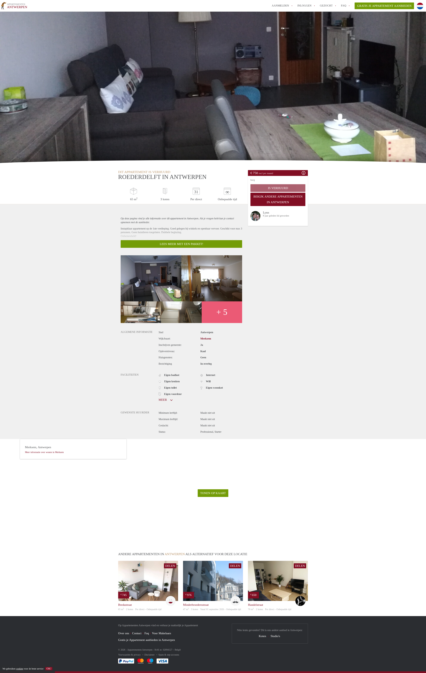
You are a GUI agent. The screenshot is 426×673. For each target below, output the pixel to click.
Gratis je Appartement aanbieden (384, 5)
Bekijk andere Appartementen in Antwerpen (278, 199)
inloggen (304, 5)
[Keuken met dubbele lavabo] (181, 312)
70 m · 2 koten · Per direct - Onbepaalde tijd (269, 609)
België (178, 650)
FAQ (343, 5)
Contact (136, 633)
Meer (163, 399)
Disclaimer (149, 655)
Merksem (205, 338)
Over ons (123, 633)
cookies (19, 669)
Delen (170, 565)
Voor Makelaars (161, 633)
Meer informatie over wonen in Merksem (44, 452)
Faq (146, 633)
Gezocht (326, 5)
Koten (262, 636)
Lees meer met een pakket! (181, 244)
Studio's (275, 636)
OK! (48, 668)
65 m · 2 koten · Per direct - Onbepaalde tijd (139, 609)
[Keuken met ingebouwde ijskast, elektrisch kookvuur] (141, 312)
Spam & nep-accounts (168, 655)
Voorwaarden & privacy (129, 655)
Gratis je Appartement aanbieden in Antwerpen (146, 640)
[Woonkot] (151, 278)
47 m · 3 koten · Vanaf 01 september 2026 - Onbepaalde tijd (212, 609)
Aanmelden (280, 5)
